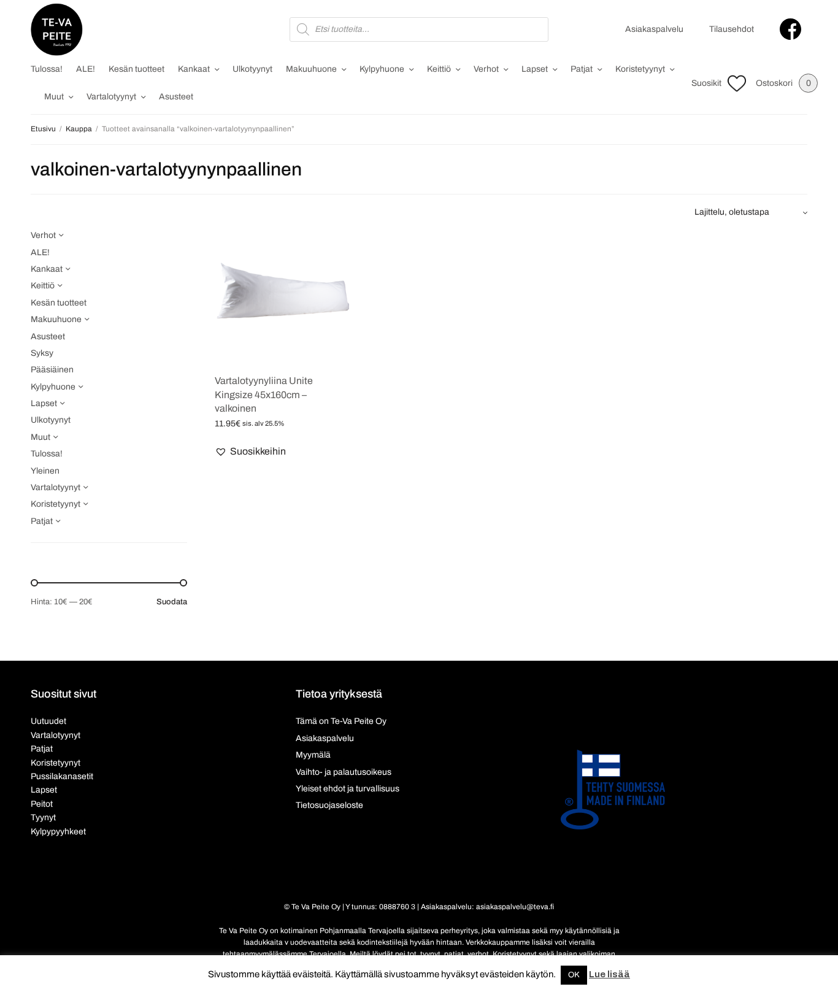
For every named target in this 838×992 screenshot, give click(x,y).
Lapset (534, 69)
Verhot (486, 69)
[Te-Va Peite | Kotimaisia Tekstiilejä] (57, 29)
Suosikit (706, 83)
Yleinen (45, 470)
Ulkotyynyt (252, 69)
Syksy (42, 353)
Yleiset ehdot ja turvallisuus (347, 788)
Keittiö (439, 69)
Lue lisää (609, 974)
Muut (54, 96)
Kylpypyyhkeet (58, 831)
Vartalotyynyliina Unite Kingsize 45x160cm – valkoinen (264, 394)
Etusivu (43, 129)
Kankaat (194, 69)
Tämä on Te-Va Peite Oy (341, 721)
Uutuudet (48, 721)
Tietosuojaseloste (329, 805)
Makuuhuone (311, 69)
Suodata (171, 602)
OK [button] (574, 975)
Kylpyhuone (381, 69)
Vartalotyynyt (111, 96)
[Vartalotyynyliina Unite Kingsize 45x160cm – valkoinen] (282, 296)
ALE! (85, 69)
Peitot (42, 804)
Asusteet (176, 96)
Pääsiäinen (52, 369)
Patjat (582, 69)
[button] (250, 451)
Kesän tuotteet (136, 69)
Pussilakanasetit (62, 776)
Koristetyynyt (640, 69)
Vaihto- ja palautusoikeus (343, 772)
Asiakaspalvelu (654, 29)
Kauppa (79, 129)
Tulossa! (47, 69)
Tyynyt (43, 817)
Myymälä (313, 754)
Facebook (790, 29)
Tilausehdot (731, 29)
